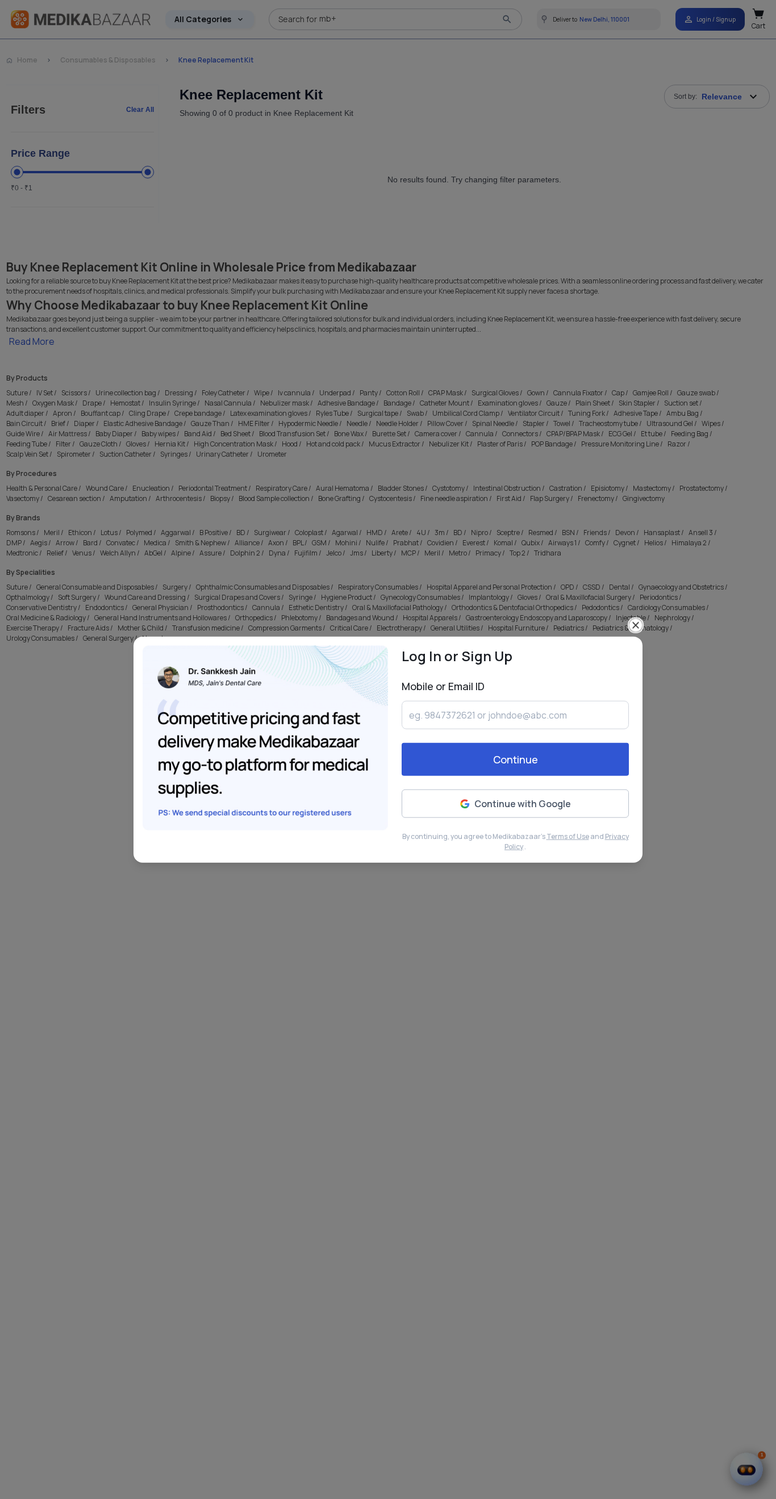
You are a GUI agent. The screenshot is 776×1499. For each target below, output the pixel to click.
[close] (636, 625)
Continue (515, 759)
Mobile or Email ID (443, 686)
